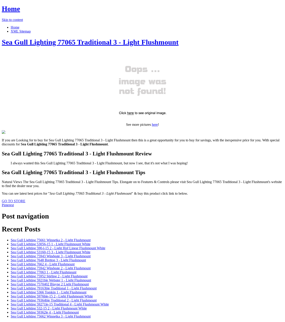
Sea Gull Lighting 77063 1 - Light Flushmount (43, 272)
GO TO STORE (13, 201)
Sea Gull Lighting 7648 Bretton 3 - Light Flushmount (48, 260)
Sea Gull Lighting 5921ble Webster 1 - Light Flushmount (51, 280)
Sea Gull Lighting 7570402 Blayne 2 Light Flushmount (50, 284)
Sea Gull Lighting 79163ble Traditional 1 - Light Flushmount (54, 288)
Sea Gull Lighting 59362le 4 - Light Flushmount (45, 312)
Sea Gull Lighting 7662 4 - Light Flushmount (43, 264)
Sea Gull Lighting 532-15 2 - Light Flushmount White (49, 308)
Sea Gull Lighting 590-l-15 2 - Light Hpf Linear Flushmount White (58, 248)
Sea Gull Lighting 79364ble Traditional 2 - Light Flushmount (54, 300)
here (155, 124)
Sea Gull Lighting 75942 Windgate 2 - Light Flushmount (51, 268)
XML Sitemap (21, 31)
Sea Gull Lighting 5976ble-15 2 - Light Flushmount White (52, 296)
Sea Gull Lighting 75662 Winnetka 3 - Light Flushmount (51, 316)
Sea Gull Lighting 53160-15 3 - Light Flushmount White (50, 252)
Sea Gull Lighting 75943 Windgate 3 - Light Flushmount (51, 256)
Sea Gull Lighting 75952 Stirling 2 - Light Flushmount (49, 276)
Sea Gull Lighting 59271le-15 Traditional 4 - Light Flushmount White (60, 304)
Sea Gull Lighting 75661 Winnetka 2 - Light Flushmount (51, 240)
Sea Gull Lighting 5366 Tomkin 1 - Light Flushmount (48, 292)
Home (11, 9)
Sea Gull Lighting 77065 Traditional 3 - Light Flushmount (90, 42)
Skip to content (12, 20)
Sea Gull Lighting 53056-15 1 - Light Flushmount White (50, 244)
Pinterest (8, 205)
